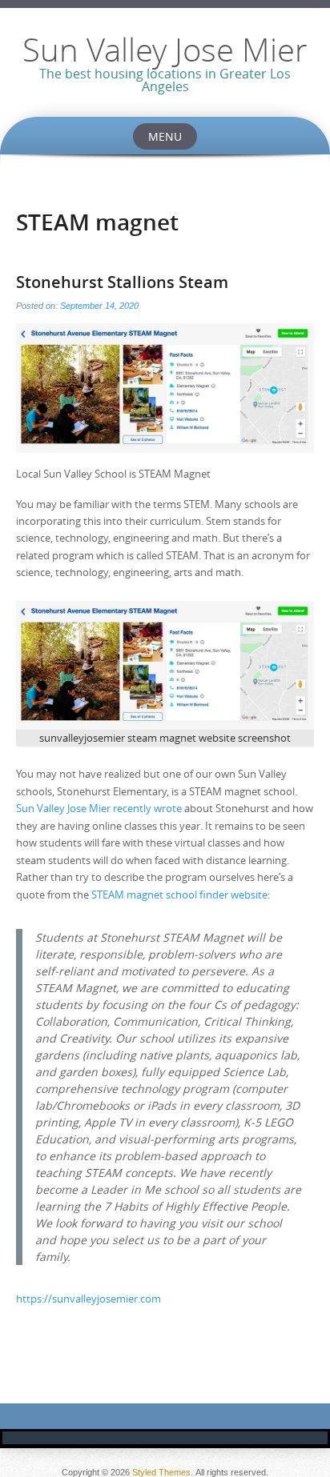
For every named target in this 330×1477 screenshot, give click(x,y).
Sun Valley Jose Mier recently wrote (99, 808)
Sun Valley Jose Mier (165, 49)
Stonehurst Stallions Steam (122, 282)
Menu (165, 136)
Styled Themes (161, 1472)
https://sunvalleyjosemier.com (88, 1298)
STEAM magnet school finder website (179, 894)
